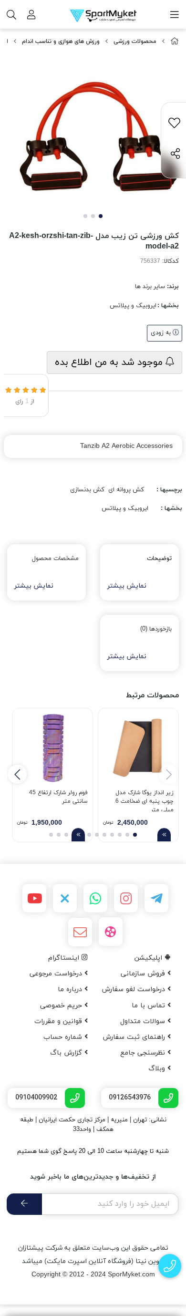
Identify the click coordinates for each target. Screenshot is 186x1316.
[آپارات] (111, 931)
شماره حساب (63, 1037)
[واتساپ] (95, 898)
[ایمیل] (80, 932)
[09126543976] (170, 1266)
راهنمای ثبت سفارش (135, 1037)
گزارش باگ (67, 1053)
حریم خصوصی (62, 1006)
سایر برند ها (150, 286)
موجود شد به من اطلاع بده (110, 362)
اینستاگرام (65, 958)
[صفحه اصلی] (174, 41)
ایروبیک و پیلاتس (133, 305)
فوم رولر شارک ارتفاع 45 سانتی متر (58, 797)
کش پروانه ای (126, 490)
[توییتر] (65, 898)
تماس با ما (149, 1006)
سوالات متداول (143, 1021)
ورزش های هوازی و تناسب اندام (61, 41)
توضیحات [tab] (159, 558)
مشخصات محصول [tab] (55, 558)
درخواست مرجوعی (57, 974)
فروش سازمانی (144, 974)
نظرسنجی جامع (143, 1053)
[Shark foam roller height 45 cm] (52, 748)
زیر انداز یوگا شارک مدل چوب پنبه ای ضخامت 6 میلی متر (144, 800)
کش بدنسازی (87, 490)
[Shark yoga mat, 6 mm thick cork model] (138, 748)
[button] (17, 774)
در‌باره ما (71, 989)
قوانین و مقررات (59, 1021)
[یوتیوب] (34, 898)
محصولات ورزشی (135, 41)
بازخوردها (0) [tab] (156, 629)
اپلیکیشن (149, 958)
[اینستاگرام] (126, 898)
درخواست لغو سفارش (134, 989)
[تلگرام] (156, 898)
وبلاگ (157, 1069)
